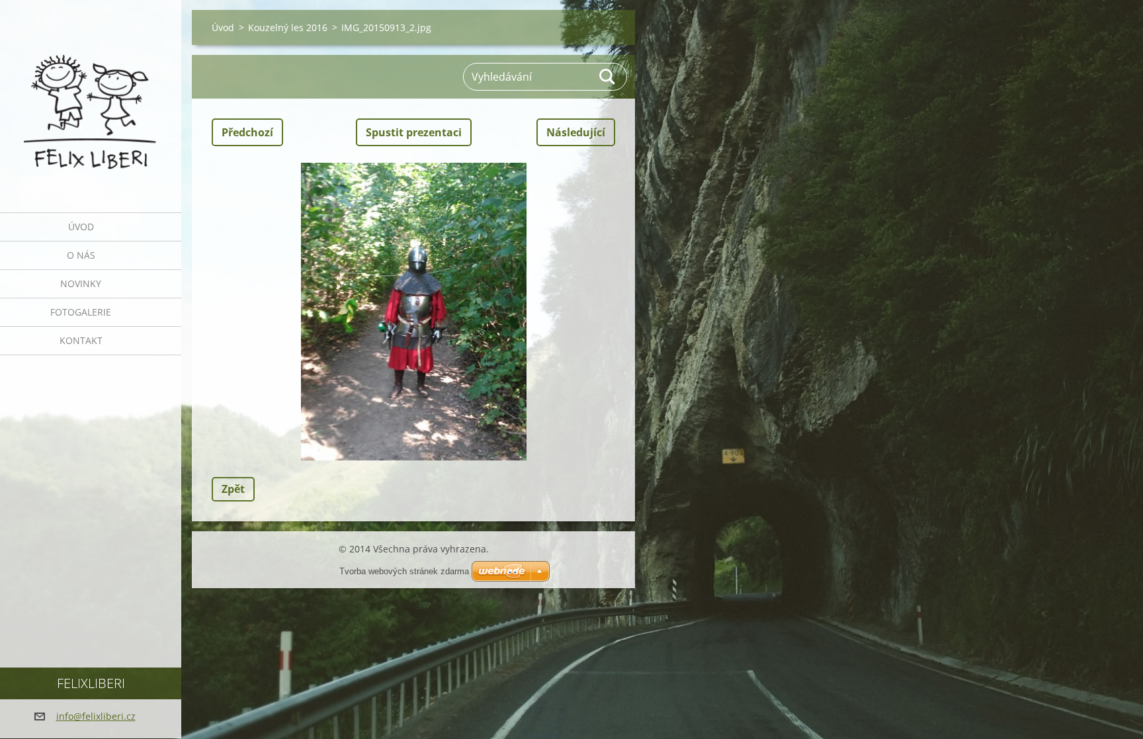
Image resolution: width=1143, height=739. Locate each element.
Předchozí (247, 132)
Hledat (607, 77)
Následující (575, 132)
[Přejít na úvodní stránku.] (90, 98)
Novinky (80, 283)
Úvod (81, 226)
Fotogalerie (80, 312)
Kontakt (81, 340)
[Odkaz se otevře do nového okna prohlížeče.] (413, 311)
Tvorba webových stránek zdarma (404, 571)
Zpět (233, 489)
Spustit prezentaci (414, 132)
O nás (81, 255)
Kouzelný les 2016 (287, 27)
